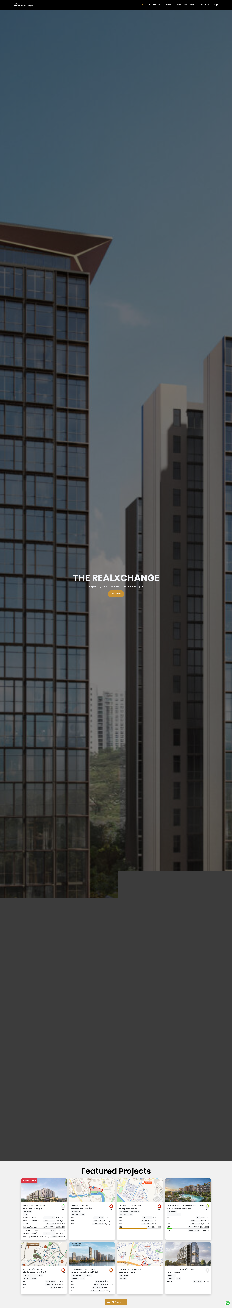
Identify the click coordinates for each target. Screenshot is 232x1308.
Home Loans (181, 5)
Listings (168, 5)
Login (216, 5)
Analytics (192, 5)
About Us (205, 5)
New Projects (154, 5)
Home (145, 5)
